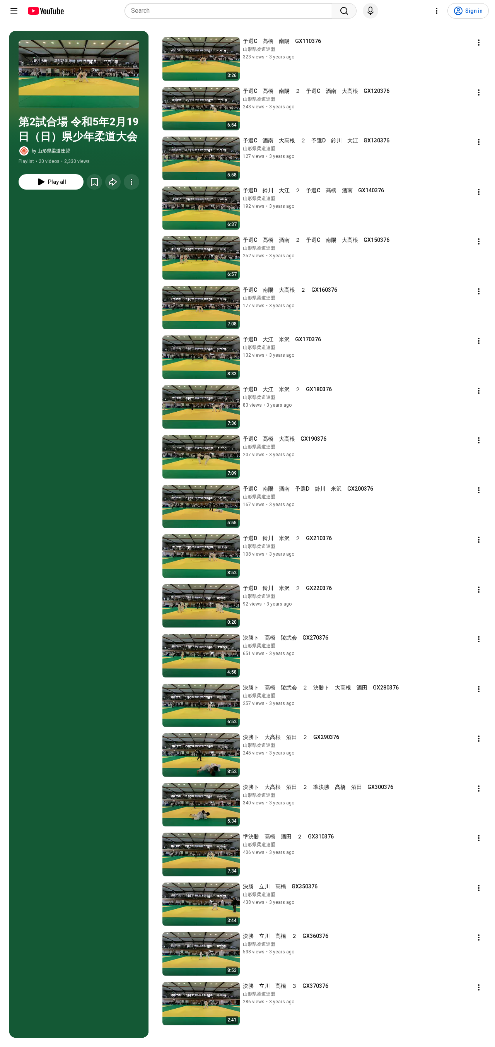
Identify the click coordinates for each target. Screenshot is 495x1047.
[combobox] (230, 10)
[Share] (113, 182)
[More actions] (131, 182)
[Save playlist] (94, 182)
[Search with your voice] (370, 11)
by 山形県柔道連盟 (51, 151)
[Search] (344, 11)
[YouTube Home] (45, 11)
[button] (79, 74)
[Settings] (436, 10)
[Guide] (14, 10)
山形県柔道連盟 (259, 49)
